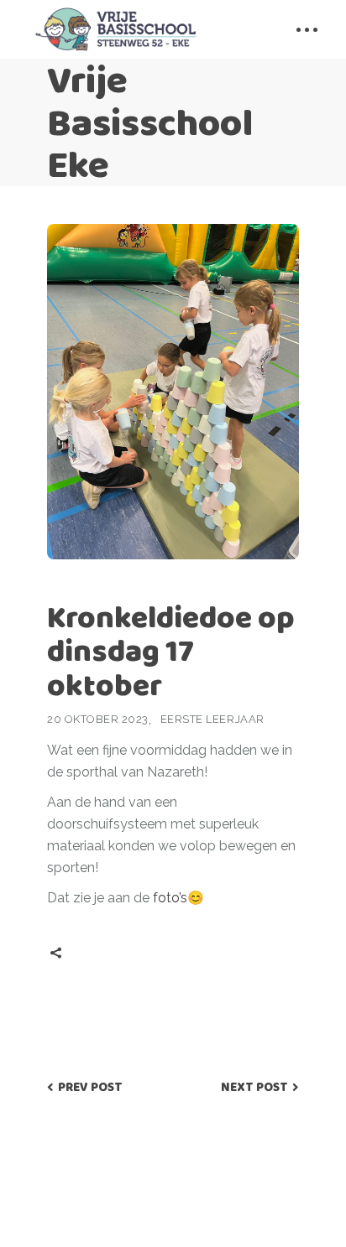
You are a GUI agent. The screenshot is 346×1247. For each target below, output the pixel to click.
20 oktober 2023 (98, 719)
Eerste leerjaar (212, 719)
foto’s (170, 898)
